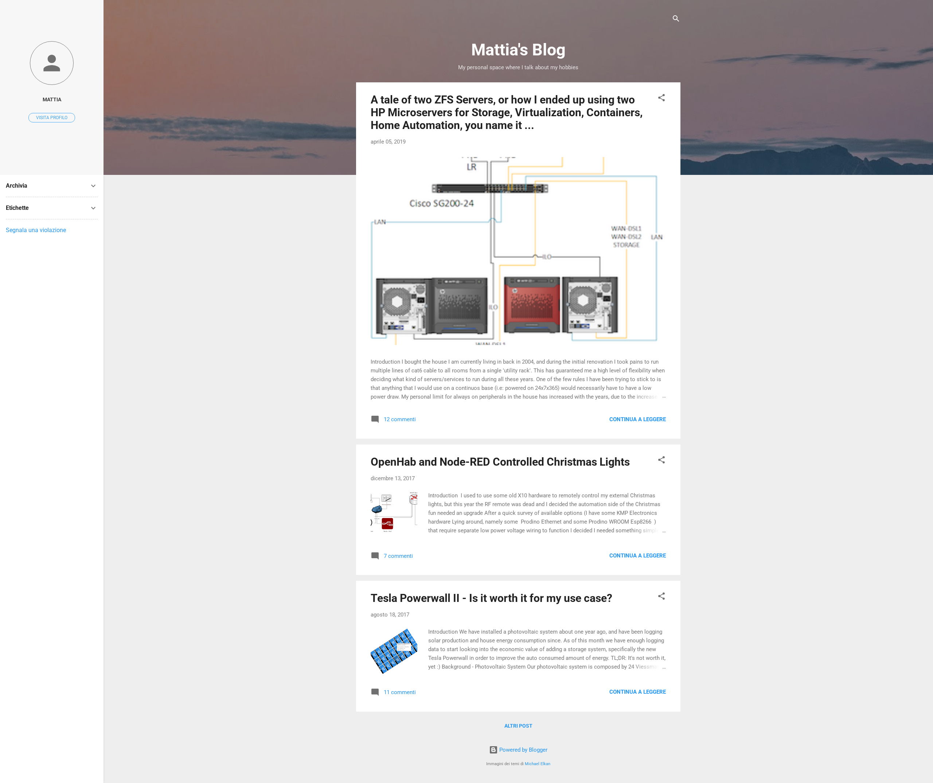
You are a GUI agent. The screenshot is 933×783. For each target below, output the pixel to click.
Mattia (52, 99)
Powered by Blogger (522, 750)
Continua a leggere (637, 419)
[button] (661, 99)
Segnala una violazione (36, 230)
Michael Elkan (537, 764)
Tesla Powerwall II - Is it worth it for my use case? (491, 598)
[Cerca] (676, 20)
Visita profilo (51, 117)
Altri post (518, 726)
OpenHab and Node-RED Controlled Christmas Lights (500, 461)
